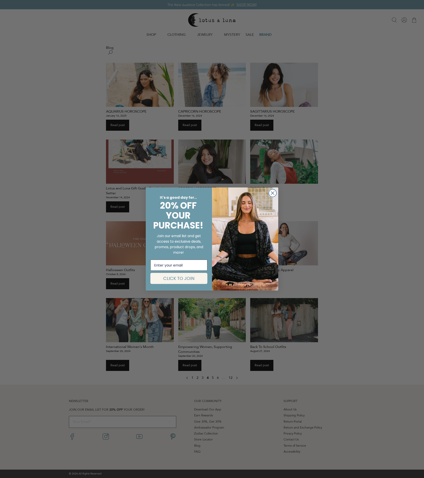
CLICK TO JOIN (179, 278)
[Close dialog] (272, 193)
